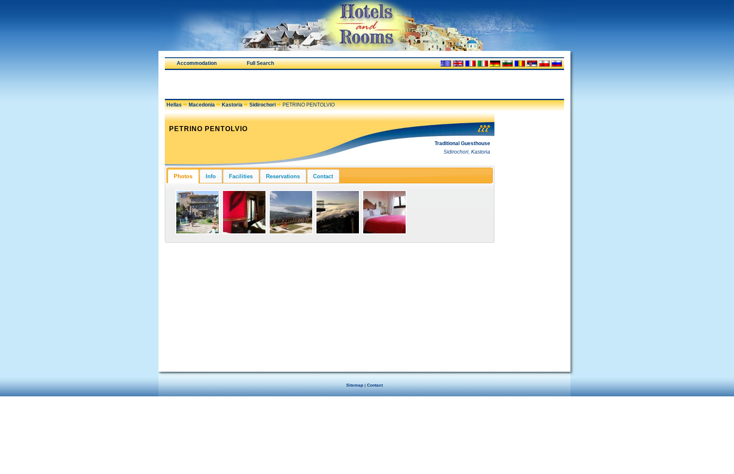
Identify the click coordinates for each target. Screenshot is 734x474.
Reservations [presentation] (283, 176)
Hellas (174, 105)
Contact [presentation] (323, 176)
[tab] (183, 176)
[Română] (519, 63)
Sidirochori (262, 105)
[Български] (507, 63)
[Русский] (556, 63)
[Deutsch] (495, 63)
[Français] (470, 63)
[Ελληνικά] (446, 63)
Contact (375, 385)
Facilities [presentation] (241, 176)
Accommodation (197, 63)
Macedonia (202, 105)
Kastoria (232, 105)
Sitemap (354, 385)
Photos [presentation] (183, 176)
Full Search (260, 63)
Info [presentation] (211, 176)
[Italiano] (482, 63)
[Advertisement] (264, 84)
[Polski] (544, 63)
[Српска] (532, 63)
